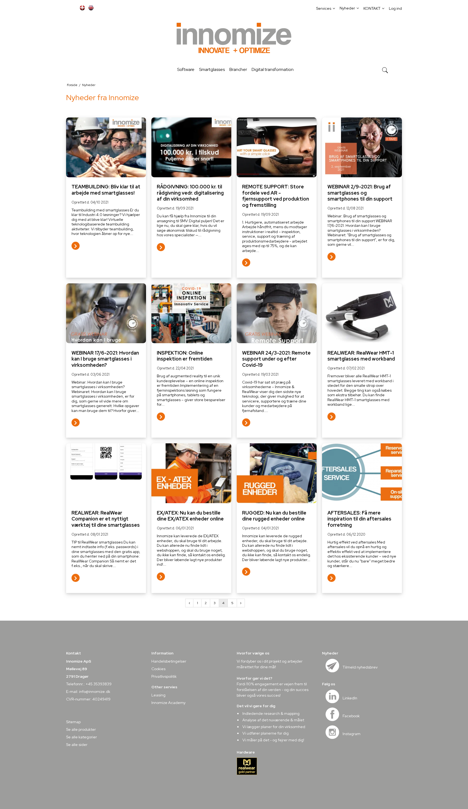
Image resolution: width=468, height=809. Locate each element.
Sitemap (73, 721)
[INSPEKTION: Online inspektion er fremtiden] (191, 313)
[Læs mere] (76, 246)
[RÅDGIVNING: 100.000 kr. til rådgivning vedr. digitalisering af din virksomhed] (191, 147)
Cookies (158, 668)
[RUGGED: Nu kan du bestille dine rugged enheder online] (277, 473)
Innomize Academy (168, 702)
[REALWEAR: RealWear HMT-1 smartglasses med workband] (362, 313)
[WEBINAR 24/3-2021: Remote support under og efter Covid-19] (277, 313)
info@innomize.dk (94, 691)
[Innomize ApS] (234, 39)
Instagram (351, 733)
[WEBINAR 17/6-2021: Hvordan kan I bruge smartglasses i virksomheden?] (106, 313)
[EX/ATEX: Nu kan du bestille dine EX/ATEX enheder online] (191, 473)
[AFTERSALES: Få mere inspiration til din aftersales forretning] (362, 473)
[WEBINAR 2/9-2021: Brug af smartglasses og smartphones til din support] (362, 147)
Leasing (158, 695)
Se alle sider (76, 744)
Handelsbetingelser (168, 661)
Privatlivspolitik (164, 676)
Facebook (351, 715)
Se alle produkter (81, 729)
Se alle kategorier (81, 737)
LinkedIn (350, 698)
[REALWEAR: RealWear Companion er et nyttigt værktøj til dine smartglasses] (106, 473)
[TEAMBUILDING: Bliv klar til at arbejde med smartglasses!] (106, 147)
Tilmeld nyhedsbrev (360, 667)
